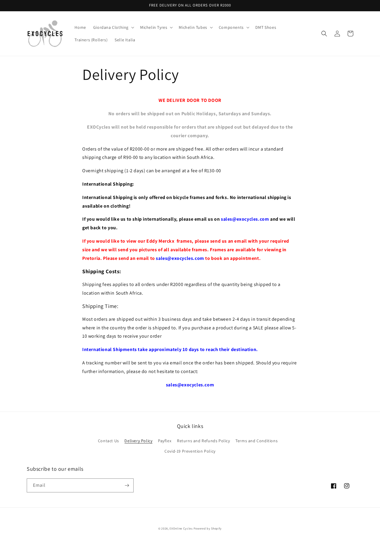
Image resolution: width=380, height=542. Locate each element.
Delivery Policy (138, 440)
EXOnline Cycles (181, 528)
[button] (113, 27)
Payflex (164, 440)
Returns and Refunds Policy (203, 440)
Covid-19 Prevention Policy (190, 451)
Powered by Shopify (208, 528)
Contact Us (108, 440)
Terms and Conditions (256, 440)
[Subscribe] (126, 485)
